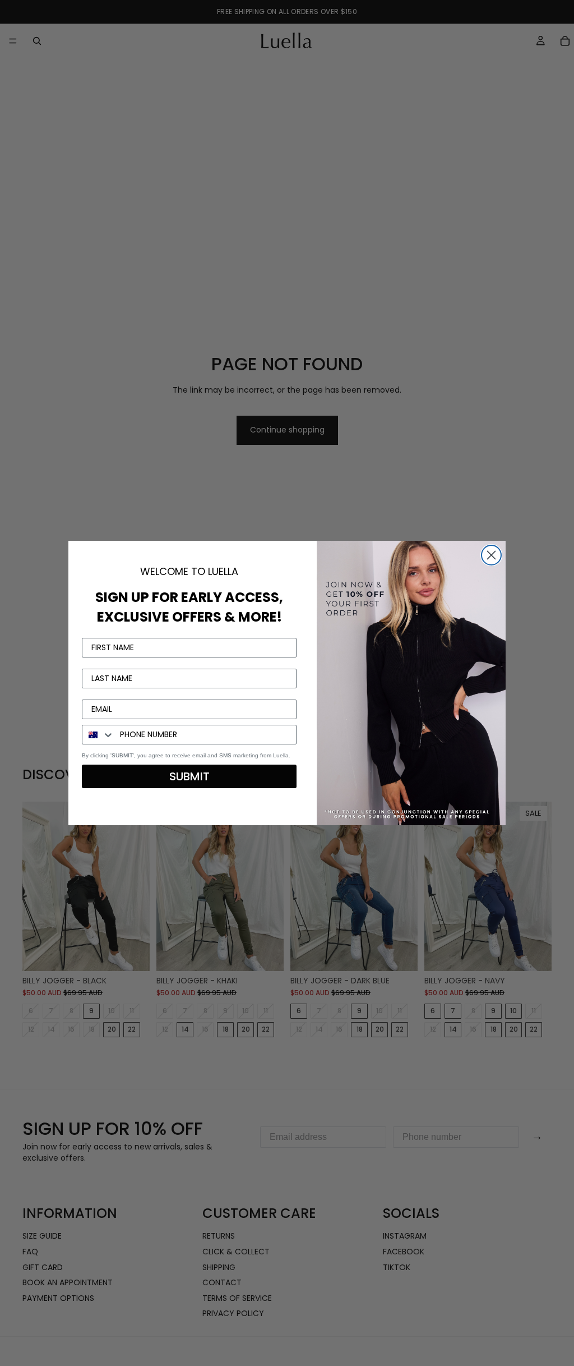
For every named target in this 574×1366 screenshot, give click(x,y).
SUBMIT (189, 776)
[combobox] (98, 734)
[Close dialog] (491, 555)
